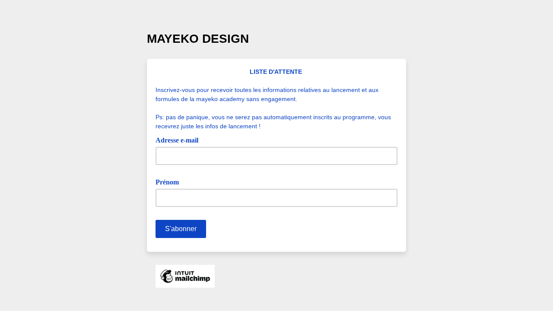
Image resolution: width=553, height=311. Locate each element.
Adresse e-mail (180, 139)
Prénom (170, 181)
